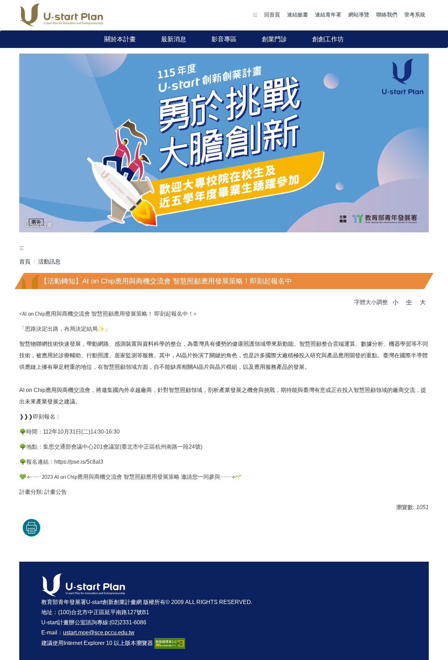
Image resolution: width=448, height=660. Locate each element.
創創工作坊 (328, 39)
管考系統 (414, 14)
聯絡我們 (386, 14)
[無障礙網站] (169, 643)
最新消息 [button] (173, 39)
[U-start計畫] (224, 143)
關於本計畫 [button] (120, 39)
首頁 (24, 262)
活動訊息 (49, 262)
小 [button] (395, 302)
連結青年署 (328, 14)
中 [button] (409, 302)
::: (255, 14)
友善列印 (31, 527)
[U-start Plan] (61, 15)
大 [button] (423, 302)
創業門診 (274, 39)
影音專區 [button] (224, 39)
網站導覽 (358, 14)
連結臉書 (297, 14)
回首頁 (272, 14)
